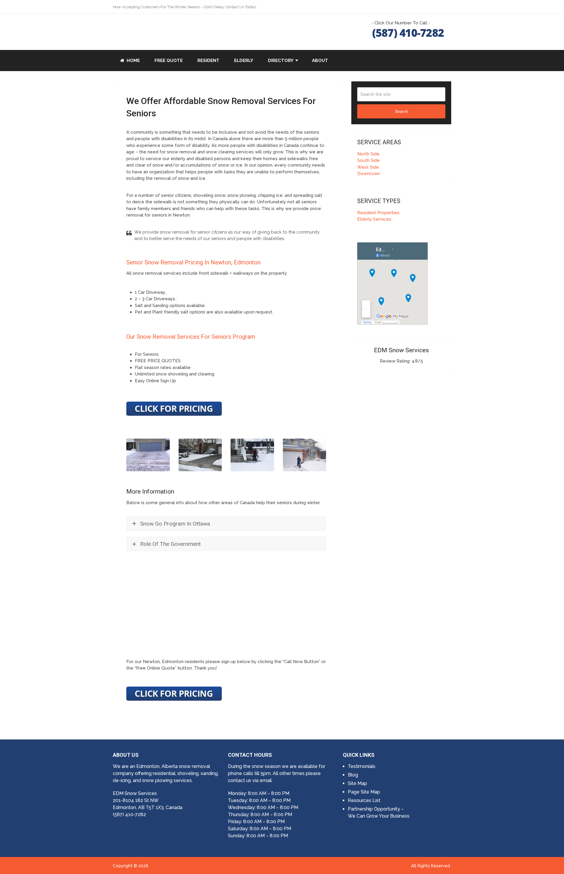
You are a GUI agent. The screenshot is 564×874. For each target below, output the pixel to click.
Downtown (368, 173)
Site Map (357, 783)
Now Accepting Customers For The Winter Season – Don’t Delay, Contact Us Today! (184, 7)
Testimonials (361, 766)
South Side (368, 160)
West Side (368, 167)
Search (401, 111)
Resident (208, 60)
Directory (280, 60)
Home (132, 60)
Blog (353, 775)
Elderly (243, 60)
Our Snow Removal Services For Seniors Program (190, 336)
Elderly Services (374, 219)
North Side (368, 154)
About (320, 60)
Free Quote (169, 60)
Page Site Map (364, 792)
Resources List (364, 800)
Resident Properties (378, 212)
